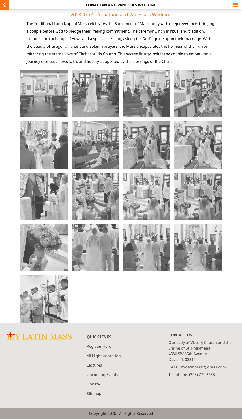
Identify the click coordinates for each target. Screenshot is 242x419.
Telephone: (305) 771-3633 (192, 374)
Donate (93, 384)
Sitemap (94, 393)
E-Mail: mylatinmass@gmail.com (197, 367)
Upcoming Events (102, 374)
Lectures (94, 365)
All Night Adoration (104, 355)
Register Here (99, 346)
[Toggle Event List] (237, 5)
